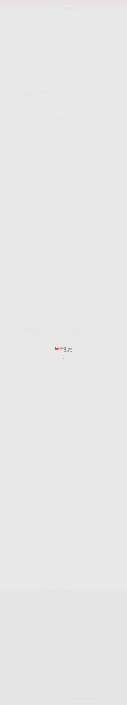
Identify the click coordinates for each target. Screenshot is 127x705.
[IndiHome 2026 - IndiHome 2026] (63, 349)
